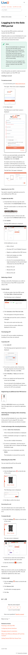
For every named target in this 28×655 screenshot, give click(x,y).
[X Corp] (4, 599)
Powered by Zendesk (22, 653)
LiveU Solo (3, 6)
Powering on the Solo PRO (8, 625)
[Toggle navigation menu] (24, 2)
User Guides (9, 6)
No (17, 607)
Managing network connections (9, 631)
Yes (10, 607)
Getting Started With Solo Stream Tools (11, 638)
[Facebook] (2, 599)
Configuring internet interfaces (9, 628)
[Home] (5, 2)
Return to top (4, 619)
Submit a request (20, 614)
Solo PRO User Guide (17, 6)
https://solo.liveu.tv (20, 83)
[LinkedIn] (6, 599)
